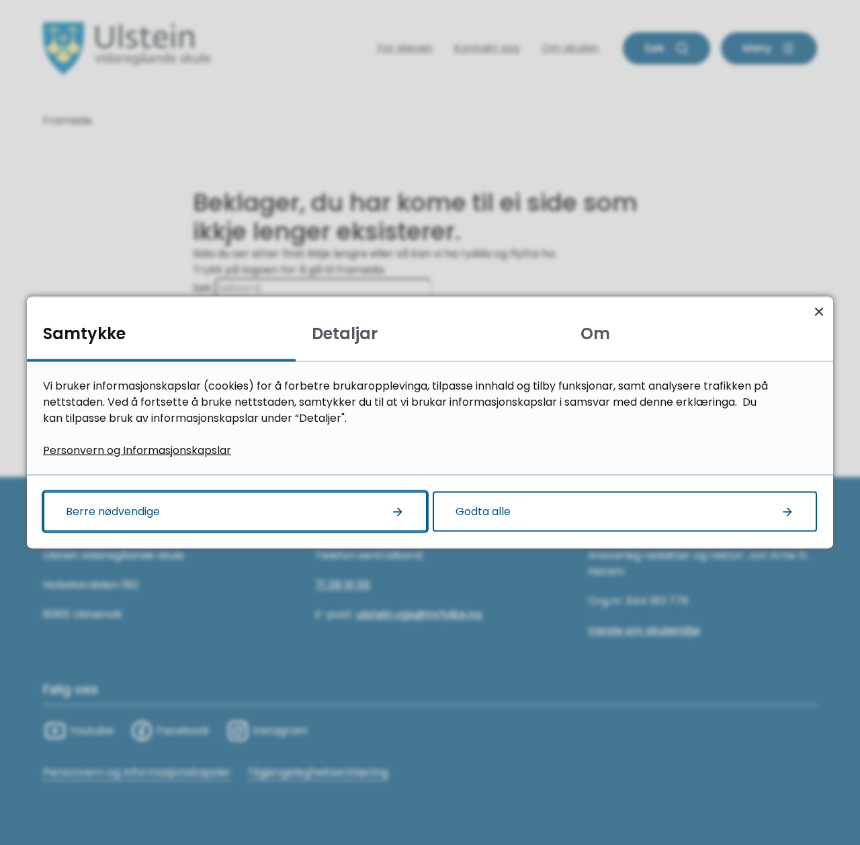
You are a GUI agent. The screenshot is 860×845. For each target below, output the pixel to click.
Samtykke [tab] (84, 333)
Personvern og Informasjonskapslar (137, 450)
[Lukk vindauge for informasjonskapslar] (818, 311)
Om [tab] (595, 333)
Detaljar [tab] (345, 333)
